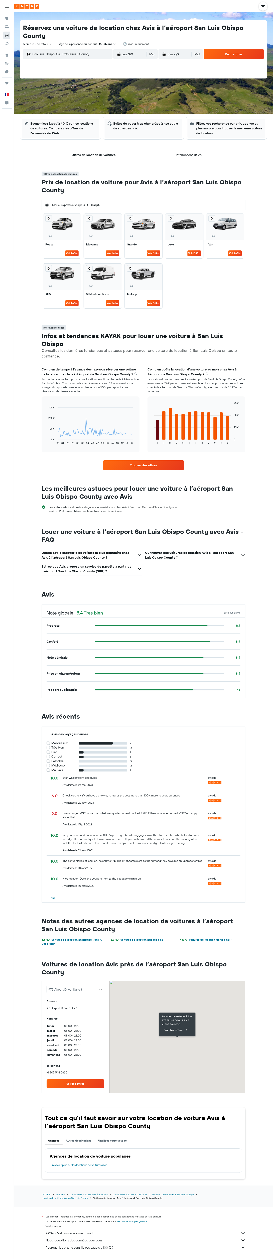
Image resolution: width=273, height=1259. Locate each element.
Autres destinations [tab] (78, 1140)
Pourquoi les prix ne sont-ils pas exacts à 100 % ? (80, 1247)
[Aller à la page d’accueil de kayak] (26, 6)
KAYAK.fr (46, 1194)
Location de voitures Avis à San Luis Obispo (65, 1197)
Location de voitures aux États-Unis (89, 1194)
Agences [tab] (53, 1140)
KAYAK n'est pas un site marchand (69, 1233)
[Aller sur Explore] (7, 55)
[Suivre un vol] (7, 63)
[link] (143, 465)
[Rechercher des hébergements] (7, 27)
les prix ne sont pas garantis (132, 1221)
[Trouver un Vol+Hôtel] (7, 44)
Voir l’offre (72, 253)
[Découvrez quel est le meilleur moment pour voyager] (7, 72)
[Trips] (7, 83)
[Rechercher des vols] (7, 18)
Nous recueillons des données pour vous (74, 1240)
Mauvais (57, 770)
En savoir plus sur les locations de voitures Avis (79, 1165)
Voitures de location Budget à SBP (138, 939)
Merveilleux (59, 743)
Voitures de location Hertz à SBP (205, 939)
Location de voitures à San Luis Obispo (173, 1194)
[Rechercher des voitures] (7, 35)
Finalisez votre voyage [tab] (112, 1140)
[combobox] (38, 44)
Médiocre (58, 765)
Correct (56, 756)
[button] (6, 6)
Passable (57, 761)
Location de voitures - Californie (130, 1194)
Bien (54, 752)
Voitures (60, 1194)
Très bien (57, 747)
